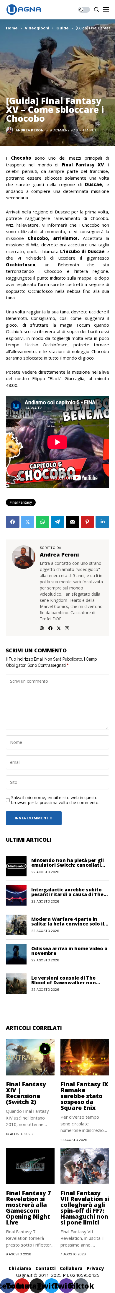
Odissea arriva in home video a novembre (69, 950)
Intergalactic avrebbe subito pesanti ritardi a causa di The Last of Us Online (67, 894)
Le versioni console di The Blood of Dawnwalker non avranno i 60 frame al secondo (68, 982)
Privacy (95, 1268)
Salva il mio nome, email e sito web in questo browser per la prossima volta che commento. (55, 800)
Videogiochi (37, 28)
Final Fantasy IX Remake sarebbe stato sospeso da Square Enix (84, 1096)
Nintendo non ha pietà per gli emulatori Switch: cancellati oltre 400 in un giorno (67, 865)
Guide (62, 28)
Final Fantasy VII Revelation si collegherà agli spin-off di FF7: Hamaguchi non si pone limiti (84, 1207)
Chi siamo (20, 1268)
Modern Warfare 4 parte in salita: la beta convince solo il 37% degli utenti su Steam (67, 924)
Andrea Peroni (30, 130)
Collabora (71, 1268)
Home (12, 28)
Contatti (45, 1268)
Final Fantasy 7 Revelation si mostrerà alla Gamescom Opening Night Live (28, 1207)
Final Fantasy (21, 502)
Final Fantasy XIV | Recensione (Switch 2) (26, 1093)
